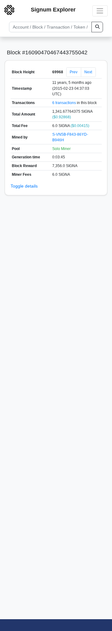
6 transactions (64, 103)
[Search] (97, 27)
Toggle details (24, 186)
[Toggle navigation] (100, 10)
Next (88, 72)
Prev (73, 72)
